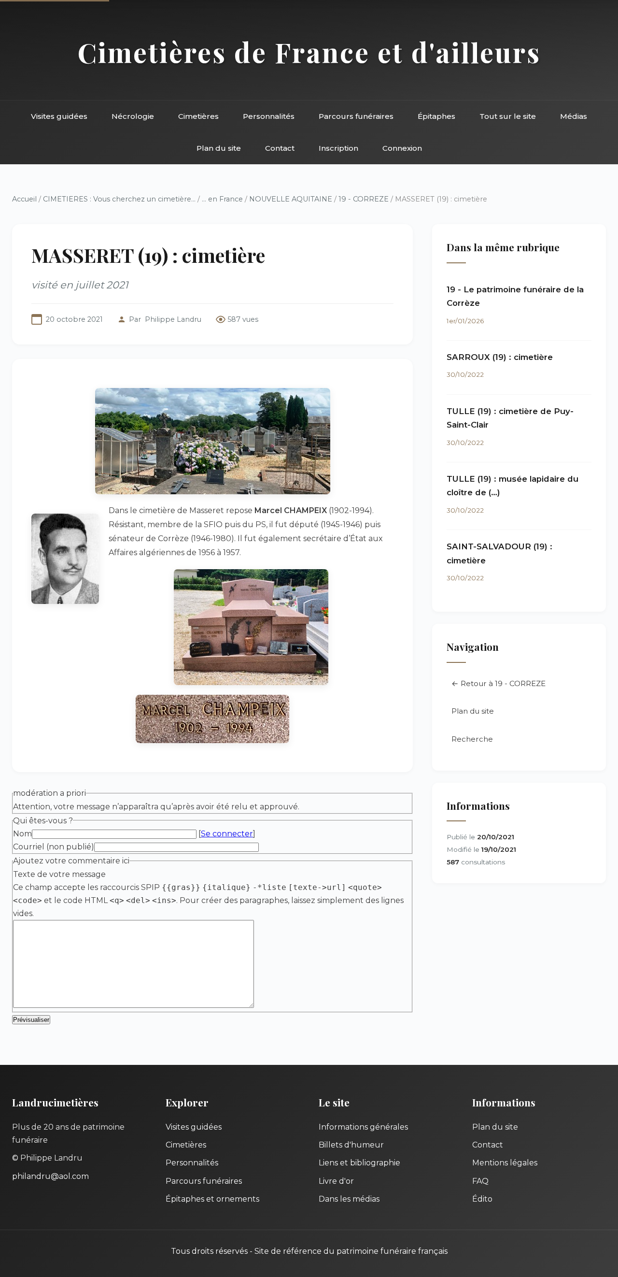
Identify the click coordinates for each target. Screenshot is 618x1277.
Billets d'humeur (351, 1144)
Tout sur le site (507, 116)
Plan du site (219, 148)
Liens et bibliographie (359, 1162)
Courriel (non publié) (53, 846)
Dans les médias (349, 1199)
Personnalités (269, 116)
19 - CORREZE (363, 199)
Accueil (24, 199)
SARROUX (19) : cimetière (500, 357)
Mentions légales (504, 1162)
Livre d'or (336, 1181)
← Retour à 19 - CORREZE (498, 683)
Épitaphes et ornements (212, 1199)
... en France (222, 199)
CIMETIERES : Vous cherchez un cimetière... (119, 199)
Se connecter (227, 833)
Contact (280, 148)
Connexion (402, 148)
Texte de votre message (59, 874)
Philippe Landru (173, 319)
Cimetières (198, 116)
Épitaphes (436, 116)
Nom (22, 833)
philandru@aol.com (50, 1176)
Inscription (338, 148)
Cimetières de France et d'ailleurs (309, 52)
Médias (573, 116)
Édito (482, 1199)
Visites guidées (59, 116)
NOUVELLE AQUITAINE (290, 199)
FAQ (480, 1181)
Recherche (472, 739)
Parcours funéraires (356, 116)
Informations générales (363, 1127)
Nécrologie (133, 116)
